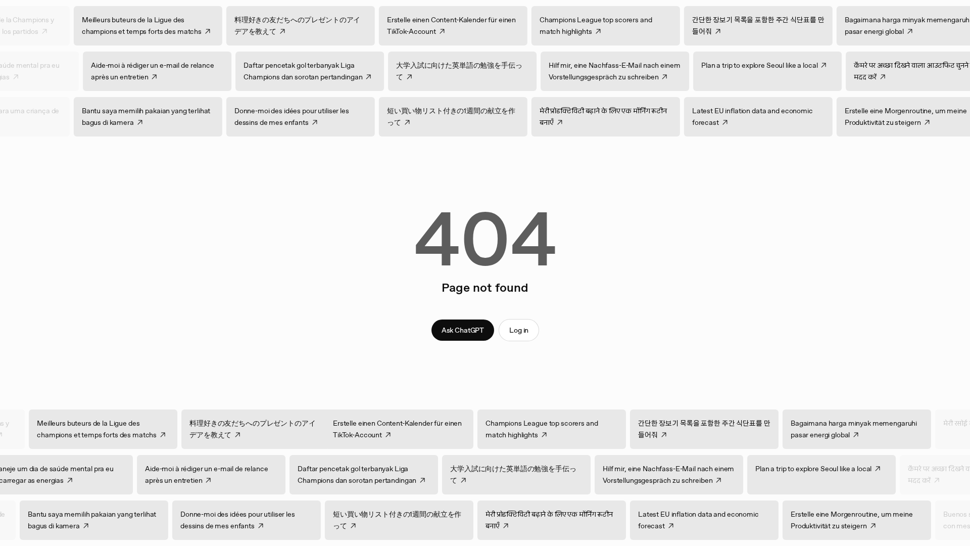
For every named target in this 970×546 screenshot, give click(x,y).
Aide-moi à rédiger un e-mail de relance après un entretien (142, 71)
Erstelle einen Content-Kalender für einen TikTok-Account (462, 25)
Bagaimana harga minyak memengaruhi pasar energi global (864, 429)
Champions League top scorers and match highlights (606, 25)
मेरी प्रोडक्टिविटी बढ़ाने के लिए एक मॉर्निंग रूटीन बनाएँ (613, 116)
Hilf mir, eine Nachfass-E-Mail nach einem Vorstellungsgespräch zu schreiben (603, 71)
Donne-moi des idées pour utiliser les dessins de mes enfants (302, 116)
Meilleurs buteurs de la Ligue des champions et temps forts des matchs (152, 25)
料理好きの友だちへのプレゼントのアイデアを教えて (308, 25)
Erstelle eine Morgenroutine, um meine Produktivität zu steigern (862, 520)
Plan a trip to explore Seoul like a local (749, 65)
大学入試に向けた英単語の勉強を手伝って (448, 71)
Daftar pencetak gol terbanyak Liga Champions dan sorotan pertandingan (292, 71)
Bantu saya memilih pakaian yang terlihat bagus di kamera (156, 116)
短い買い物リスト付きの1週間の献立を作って (462, 116)
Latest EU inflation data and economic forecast (763, 116)
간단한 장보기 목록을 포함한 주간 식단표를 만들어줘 (769, 25)
